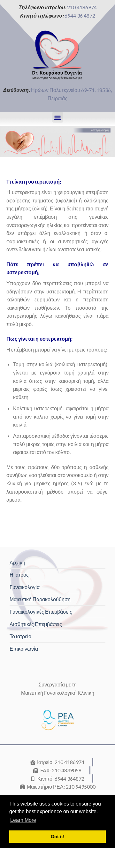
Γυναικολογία (25, 587)
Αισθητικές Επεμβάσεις (36, 624)
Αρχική (17, 562)
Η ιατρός (19, 575)
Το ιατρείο (20, 636)
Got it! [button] (58, 836)
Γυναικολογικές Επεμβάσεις (41, 612)
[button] (57, 117)
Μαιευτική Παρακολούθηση (40, 599)
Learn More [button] (23, 820)
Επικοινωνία (24, 649)
